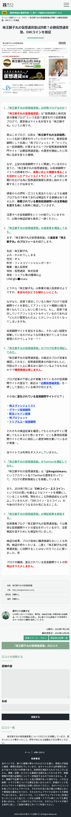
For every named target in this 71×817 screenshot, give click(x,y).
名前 (4, 701)
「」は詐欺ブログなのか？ (37, 108)
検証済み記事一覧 (59, 637)
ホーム (4, 17)
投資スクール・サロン (18, 17)
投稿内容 (7, 666)
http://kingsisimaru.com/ (23, 589)
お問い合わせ (39, 752)
